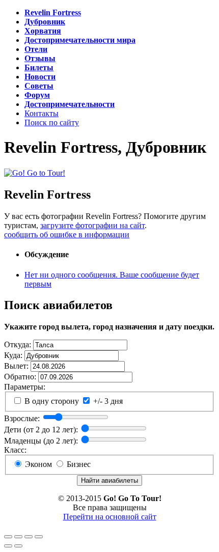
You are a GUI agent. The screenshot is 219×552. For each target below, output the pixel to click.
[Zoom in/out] (39, 536)
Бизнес (78, 464)
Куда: (13, 355)
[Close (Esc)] (8, 536)
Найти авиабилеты (109, 480)
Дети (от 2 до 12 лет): (41, 429)
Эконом (37, 464)
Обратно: (20, 376)
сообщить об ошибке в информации (66, 234)
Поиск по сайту (51, 122)
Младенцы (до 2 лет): (41, 440)
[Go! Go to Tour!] (34, 172)
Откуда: (17, 344)
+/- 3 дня (107, 401)
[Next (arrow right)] (18, 545)
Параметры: (24, 386)
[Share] (18, 536)
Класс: (15, 450)
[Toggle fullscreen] (28, 536)
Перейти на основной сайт (109, 516)
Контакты (41, 113)
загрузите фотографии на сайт (92, 225)
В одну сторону (50, 401)
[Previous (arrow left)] (8, 545)
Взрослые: (22, 418)
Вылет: (16, 366)
